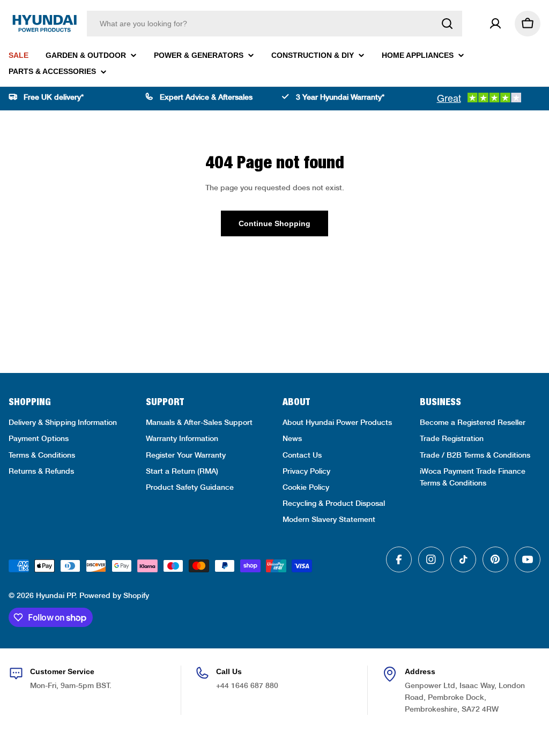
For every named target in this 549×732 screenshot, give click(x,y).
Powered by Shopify (114, 595)
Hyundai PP (55, 595)
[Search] (447, 23)
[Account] (495, 23)
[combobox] (274, 23)
